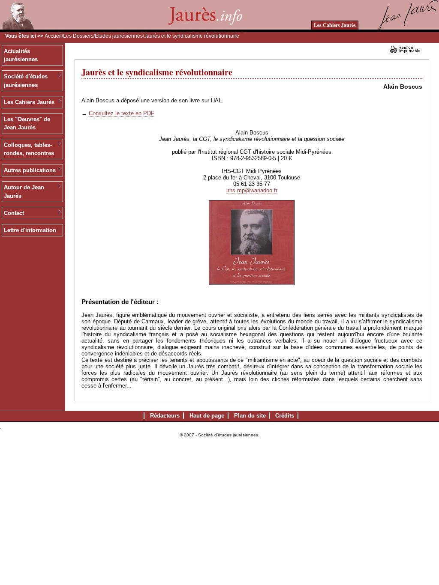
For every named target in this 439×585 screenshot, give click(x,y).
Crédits (284, 415)
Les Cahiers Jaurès (335, 25)
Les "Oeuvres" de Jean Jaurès (27, 123)
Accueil (53, 36)
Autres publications (30, 170)
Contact (14, 213)
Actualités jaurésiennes (21, 55)
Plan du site (250, 415)
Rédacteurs (165, 415)
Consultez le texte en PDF (121, 113)
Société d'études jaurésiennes (26, 80)
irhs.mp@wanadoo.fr (251, 190)
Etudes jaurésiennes (119, 36)
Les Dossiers (78, 36)
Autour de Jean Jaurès (24, 191)
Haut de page (206, 415)
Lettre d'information (30, 230)
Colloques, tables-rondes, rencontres (29, 149)
